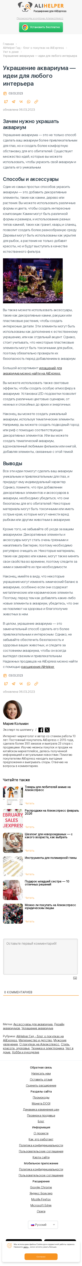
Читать (29, 803)
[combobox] (43, 1225)
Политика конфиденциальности (41, 1145)
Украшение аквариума (37, 1028)
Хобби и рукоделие (25, 1052)
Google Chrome (41, 1187)
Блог (41, 1121)
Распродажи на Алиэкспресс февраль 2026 (52, 812)
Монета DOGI (41, 1103)
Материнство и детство (35, 1040)
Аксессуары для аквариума (33, 1024)
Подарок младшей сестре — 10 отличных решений (47, 883)
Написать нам (41, 1073)
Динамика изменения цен (41, 1109)
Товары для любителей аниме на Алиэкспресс (48, 788)
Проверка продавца (41, 1115)
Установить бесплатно (45, 27)
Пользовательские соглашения (41, 1151)
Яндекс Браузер (41, 1193)
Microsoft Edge (41, 1205)
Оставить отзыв (41, 1079)
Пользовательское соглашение (41, 1175)
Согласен (41, 1256)
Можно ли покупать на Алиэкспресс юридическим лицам (50, 906)
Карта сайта (41, 1157)
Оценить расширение (41, 1085)
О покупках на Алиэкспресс (39, 1044)
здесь (25, 1247)
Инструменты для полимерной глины (51, 858)
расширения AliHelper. (38, 667)
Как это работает (41, 1139)
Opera (41, 1211)
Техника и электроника (47, 1048)
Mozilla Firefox (41, 1199)
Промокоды (41, 1097)
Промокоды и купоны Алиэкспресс (40, 18)
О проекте (41, 1133)
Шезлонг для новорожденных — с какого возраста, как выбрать (49, 835)
